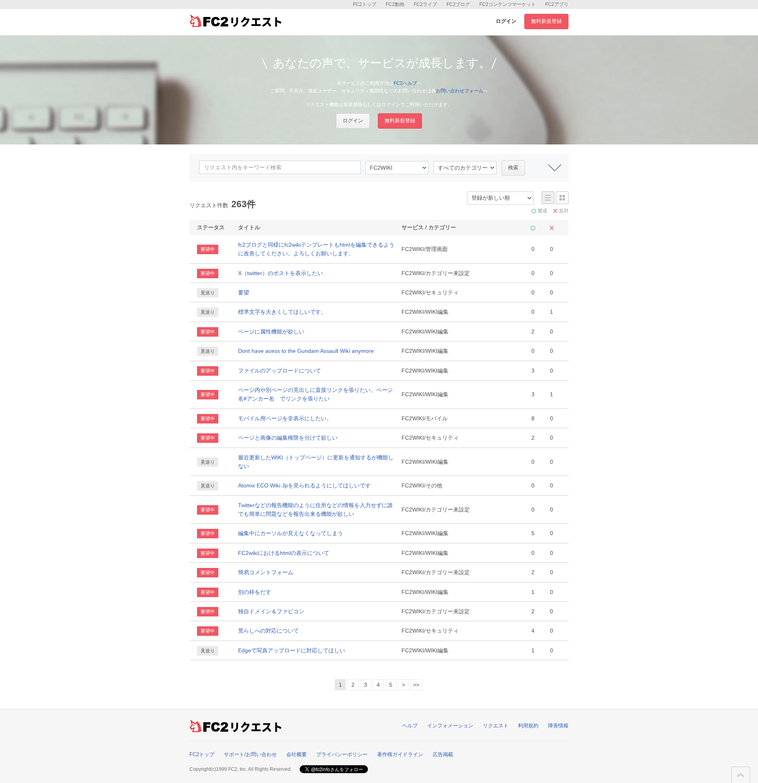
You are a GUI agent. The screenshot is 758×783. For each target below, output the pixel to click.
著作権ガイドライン (400, 754)
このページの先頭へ (740, 775)
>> (416, 685)
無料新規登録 (546, 21)
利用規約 (528, 726)
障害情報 (558, 726)
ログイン (506, 21)
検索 (513, 167)
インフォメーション (450, 726)
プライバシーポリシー (342, 754)
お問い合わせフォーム (459, 91)
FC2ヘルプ (405, 83)
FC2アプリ (556, 4)
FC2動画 (395, 4)
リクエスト (495, 726)
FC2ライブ (425, 4)
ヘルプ (410, 726)
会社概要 (296, 754)
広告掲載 (443, 754)
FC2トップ (364, 4)
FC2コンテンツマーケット (507, 4)
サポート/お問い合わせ (250, 754)
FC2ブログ (458, 4)
